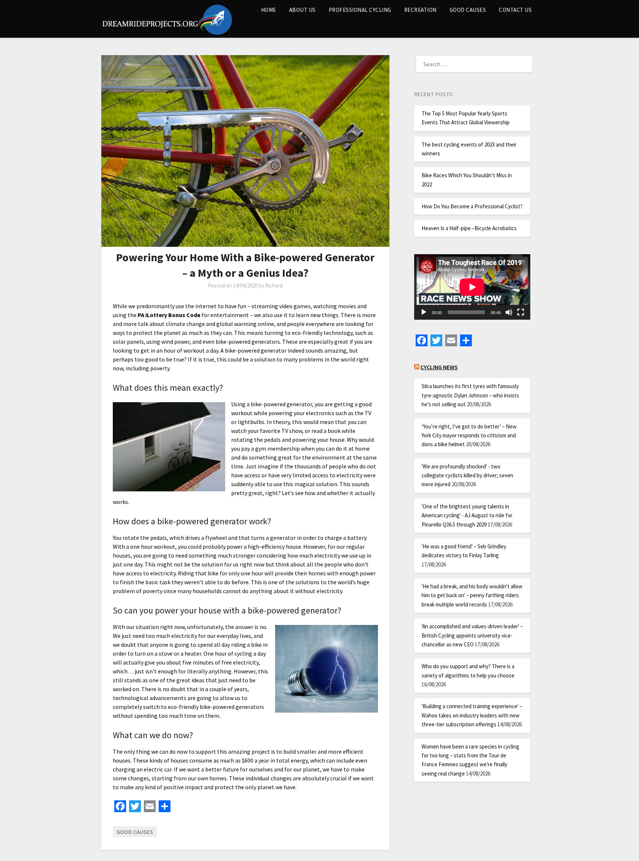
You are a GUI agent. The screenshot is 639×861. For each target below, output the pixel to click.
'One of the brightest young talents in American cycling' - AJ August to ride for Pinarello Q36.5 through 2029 (467, 515)
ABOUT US (302, 9)
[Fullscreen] (520, 312)
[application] (472, 287)
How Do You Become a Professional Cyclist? (472, 206)
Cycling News (439, 367)
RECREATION (420, 9)
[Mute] (509, 312)
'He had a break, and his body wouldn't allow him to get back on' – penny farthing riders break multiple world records (472, 595)
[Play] (423, 312)
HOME (268, 9)
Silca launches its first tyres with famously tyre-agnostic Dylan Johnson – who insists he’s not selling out (470, 395)
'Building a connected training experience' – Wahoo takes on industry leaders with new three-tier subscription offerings (472, 715)
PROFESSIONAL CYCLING (360, 9)
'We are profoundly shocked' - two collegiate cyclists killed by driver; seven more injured (467, 475)
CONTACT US (515, 9)
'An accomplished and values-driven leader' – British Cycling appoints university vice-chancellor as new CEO (472, 635)
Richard (274, 285)
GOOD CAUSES (468, 9)
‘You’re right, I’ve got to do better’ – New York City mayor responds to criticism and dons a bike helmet (469, 435)
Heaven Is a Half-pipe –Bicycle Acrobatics (469, 228)
